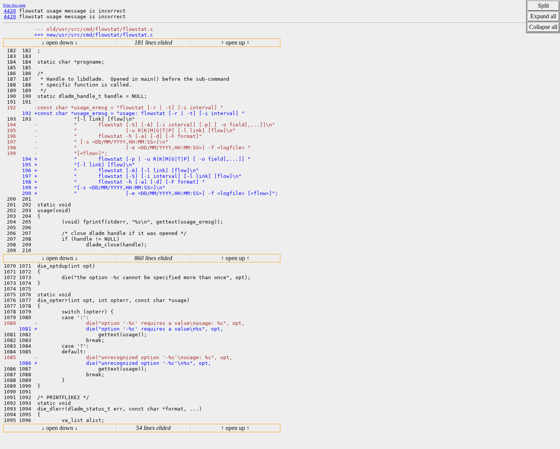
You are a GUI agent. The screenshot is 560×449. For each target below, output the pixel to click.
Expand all (543, 16)
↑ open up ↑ (235, 42)
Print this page (14, 5)
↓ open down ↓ (60, 42)
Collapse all (543, 27)
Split (543, 5)
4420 (10, 11)
